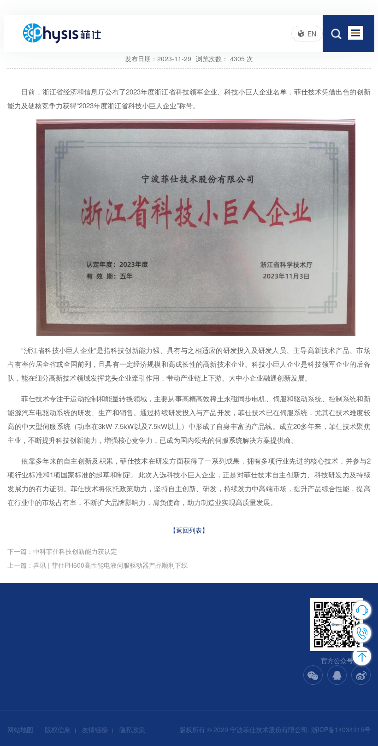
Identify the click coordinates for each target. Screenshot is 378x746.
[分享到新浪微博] (361, 675)
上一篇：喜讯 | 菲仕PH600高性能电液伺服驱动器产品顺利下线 (97, 565)
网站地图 (20, 729)
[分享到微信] (313, 675)
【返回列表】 (189, 530)
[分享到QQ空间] (337, 675)
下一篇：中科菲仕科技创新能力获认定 (62, 551)
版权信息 (58, 729)
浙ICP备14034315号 (341, 729)
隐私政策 (132, 729)
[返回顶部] (362, 656)
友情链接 (95, 729)
